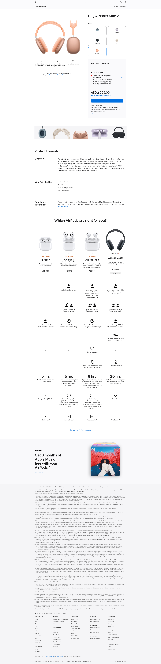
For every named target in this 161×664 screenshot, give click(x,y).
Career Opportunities (113, 637)
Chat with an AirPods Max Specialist (58, 75)
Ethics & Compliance (113, 644)
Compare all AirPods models (80, 430)
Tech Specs (123, 6)
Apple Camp (74, 626)
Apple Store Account (58, 621)
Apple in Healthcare (95, 638)
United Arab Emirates (120, 661)
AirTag (36, 638)
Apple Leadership (112, 634)
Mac (36, 621)
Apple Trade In (75, 631)
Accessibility (111, 619)
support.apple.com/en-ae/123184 (45, 510)
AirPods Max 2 (41, 6)
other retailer (60, 656)
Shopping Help (75, 638)
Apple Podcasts (57, 642)
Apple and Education (95, 627)
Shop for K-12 (93, 630)
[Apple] (35, 613)
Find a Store (74, 619)
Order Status (74, 635)
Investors (110, 642)
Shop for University (95, 632)
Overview (115, 6)
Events (109, 646)
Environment (111, 621)
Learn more (40, 472)
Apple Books (56, 644)
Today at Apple (75, 624)
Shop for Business (94, 621)
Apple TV (55, 632)
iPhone (36, 626)
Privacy (110, 624)
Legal (84, 661)
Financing (73, 633)
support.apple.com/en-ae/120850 (100, 539)
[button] (120, 2)
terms (75, 500)
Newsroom (110, 632)
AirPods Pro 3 (92, 259)
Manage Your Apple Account (60, 619)
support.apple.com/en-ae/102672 (86, 518)
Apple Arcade (56, 637)
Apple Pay (37, 651)
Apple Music (56, 634)
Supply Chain (111, 626)
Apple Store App (75, 628)
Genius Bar (74, 621)
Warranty (110, 639)
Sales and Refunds (76, 661)
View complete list (104, 535)
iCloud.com (56, 624)
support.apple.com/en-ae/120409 (86, 522)
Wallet (36, 649)
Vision (36, 631)
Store (36, 619)
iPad (36, 624)
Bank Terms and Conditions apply (76, 491)
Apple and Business (95, 619)
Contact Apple (111, 649)
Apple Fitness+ (57, 639)
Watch (36, 628)
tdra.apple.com (63, 207)
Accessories (38, 640)
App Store (55, 646)
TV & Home (38, 635)
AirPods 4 (45, 259)
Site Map (89, 661)
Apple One (55, 630)
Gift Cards (37, 643)
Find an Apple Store (50, 656)
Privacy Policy (66, 661)
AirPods (41, 613)
